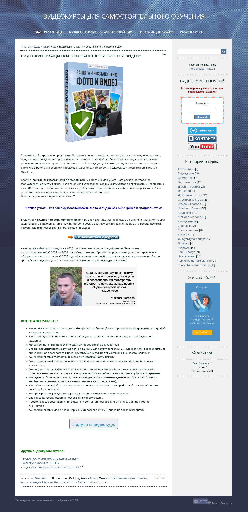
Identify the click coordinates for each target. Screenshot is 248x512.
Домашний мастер (190, 195)
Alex (93, 478)
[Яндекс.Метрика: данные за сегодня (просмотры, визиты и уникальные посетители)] (220, 503)
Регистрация (197, 68)
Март (46, 46)
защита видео (31, 482)
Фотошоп (41, 478)
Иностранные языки (191, 199)
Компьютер (185, 212)
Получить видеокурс (93, 424)
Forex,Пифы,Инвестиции (194, 265)
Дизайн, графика (189, 186)
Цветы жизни (186, 256)
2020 (37, 46)
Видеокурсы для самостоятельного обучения (124, 16)
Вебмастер (185, 178)
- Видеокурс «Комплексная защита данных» (49, 458)
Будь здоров (186, 173)
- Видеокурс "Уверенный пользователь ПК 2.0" (52, 467)
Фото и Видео (77, 482)
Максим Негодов (54, 482)
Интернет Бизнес (189, 208)
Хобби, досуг (186, 252)
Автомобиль (186, 169)
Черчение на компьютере (195, 260)
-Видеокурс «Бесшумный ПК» (40, 463)
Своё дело (185, 225)
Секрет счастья (188, 230)
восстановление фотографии (127, 478)
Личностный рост (189, 217)
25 (54, 46)
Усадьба (183, 234)
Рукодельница (187, 221)
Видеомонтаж (187, 182)
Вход (211, 68)
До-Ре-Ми (184, 191)
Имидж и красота (189, 204)
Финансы (183, 243)
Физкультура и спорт (192, 239)
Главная (25, 46)
